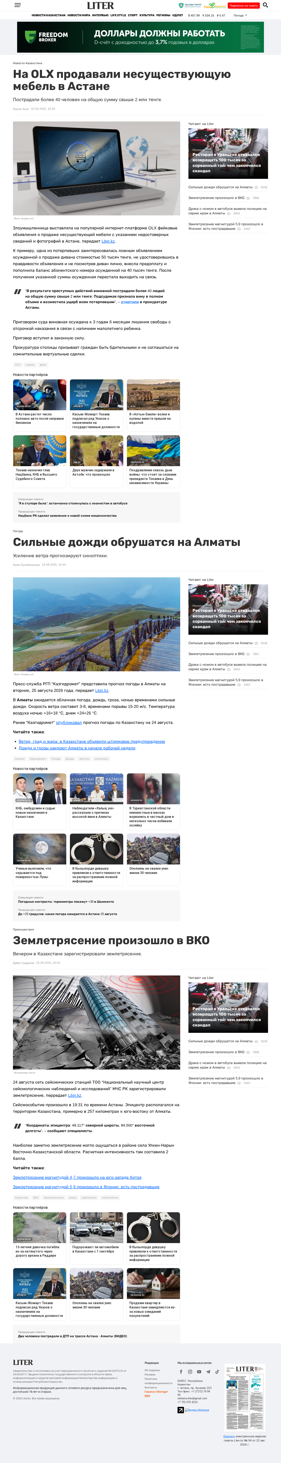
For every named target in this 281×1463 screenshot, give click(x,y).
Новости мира (78, 15)
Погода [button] (239, 15)
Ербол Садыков (23, 963)
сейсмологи (89, 1197)
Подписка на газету (244, 5)
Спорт (132, 15)
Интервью (100, 15)
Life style (118, 15)
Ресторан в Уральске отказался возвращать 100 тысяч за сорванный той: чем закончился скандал (227, 162)
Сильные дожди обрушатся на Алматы (220, 187)
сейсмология (110, 1197)
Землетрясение (54, 1197)
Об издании (152, 1370)
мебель (30, 364)
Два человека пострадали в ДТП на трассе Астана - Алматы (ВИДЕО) (72, 1336)
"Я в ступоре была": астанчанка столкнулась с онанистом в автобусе (73, 503)
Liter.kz (108, 241)
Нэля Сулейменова (26, 564)
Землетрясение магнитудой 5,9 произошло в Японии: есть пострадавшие (86, 1186)
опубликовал (69, 722)
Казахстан (21, 1197)
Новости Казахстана (48, 15)
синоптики (101, 758)
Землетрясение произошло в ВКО (216, 198)
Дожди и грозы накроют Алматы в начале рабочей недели (77, 748)
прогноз (84, 758)
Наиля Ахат (21, 109)
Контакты (151, 1387)
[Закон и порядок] (191, 5)
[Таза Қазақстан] (216, 5)
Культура (146, 15)
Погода (55, 758)
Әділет (177, 15)
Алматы (19, 758)
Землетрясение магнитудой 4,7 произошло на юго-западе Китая (77, 1177)
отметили (130, 302)
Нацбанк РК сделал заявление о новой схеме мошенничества (67, 515)
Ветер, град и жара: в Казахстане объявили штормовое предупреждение (92, 741)
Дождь (70, 758)
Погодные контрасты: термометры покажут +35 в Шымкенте (66, 901)
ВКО (35, 1197)
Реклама (150, 1374)
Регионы (163, 15)
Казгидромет (38, 758)
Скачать (229, 1436)
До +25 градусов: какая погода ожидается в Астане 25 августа (67, 914)
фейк (43, 364)
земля (72, 1197)
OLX (17, 364)
